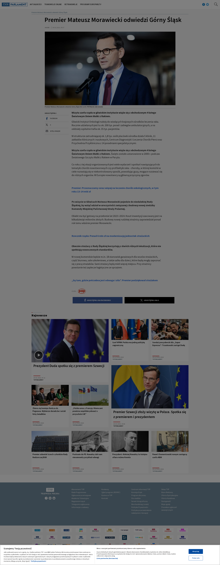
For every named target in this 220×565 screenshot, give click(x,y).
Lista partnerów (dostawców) (107, 558)
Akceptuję (195, 551)
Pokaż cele (195, 558)
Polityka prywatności (38, 561)
